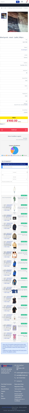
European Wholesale (6, 407)
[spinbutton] (15, 167)
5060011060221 (9, 306)
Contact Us (19, 381)
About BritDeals (5, 389)
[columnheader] (14, 170)
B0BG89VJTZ (9, 215)
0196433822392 (9, 242)
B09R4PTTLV (9, 324)
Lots (5, 8)
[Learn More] (22, 1)
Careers (3, 391)
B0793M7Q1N (9, 314)
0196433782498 (9, 297)
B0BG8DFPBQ (10, 223)
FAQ (2, 393)
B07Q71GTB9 (9, 233)
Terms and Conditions (20, 389)
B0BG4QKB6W (10, 296)
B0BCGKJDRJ (10, 305)
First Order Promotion (6, 384)
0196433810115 (9, 206)
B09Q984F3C (9, 260)
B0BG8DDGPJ (10, 241)
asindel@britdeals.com (22, 375)
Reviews (3, 398)
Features (3, 386)
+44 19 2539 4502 (20, 378)
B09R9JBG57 (9, 333)
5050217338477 (9, 288)
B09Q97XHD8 (9, 251)
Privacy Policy (18, 391)
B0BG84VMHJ (9, 204)
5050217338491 (9, 279)
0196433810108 (9, 224)
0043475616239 (9, 315)
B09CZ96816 (9, 287)
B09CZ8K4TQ (9, 278)
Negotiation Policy (19, 386)
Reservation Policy (19, 384)
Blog (2, 396)
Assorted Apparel (24, 49)
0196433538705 (9, 334)
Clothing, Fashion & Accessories (15, 8)
